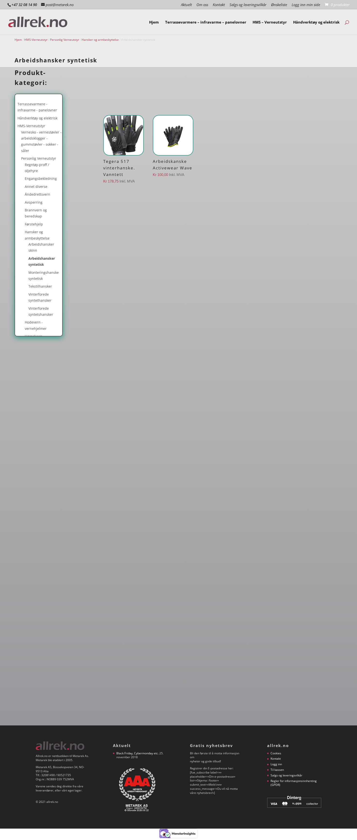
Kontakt (219, 5)
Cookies (276, 753)
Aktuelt (186, 5)
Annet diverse (36, 186)
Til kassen (277, 770)
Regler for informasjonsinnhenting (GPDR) (294, 783)
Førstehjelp (34, 224)
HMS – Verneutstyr (270, 22)
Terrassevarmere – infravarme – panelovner (205, 22)
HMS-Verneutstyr (36, 40)
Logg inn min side (306, 5)
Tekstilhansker (40, 286)
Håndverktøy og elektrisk (316, 22)
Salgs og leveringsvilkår (248, 5)
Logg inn (276, 764)
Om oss (202, 5)
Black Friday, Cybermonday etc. (137, 753)
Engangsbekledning (41, 178)
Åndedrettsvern (37, 194)
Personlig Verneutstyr (64, 40)
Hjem (154, 22)
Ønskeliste (279, 5)
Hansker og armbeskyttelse (100, 40)
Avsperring (33, 202)
